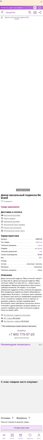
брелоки (39, 242)
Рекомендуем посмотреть (15, 344)
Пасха (40, 245)
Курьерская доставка (12, 221)
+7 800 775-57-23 (22, 334)
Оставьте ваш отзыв (21, 427)
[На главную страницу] (3, 12)
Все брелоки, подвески (16, 321)
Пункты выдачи (9, 218)
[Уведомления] (40, 7)
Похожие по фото (23, 190)
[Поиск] (30, 12)
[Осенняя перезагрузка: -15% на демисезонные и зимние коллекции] (21, 3)
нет (41, 251)
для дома (38, 248)
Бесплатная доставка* (12, 215)
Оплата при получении (12, 227)
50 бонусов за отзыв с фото (14, 230)
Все (40, 344)
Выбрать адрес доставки (11, 7)
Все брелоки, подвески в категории (17, 315)
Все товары (12, 318)
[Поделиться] (40, 12)
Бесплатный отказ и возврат (14, 224)
